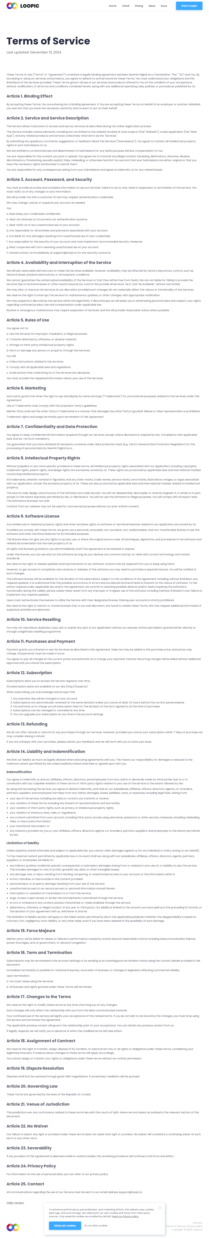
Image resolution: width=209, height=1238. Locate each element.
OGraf (125, 6)
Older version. (15, 1203)
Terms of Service (175, 1226)
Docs (164, 6)
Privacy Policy (194, 1226)
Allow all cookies (65, 1225)
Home (112, 6)
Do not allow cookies (95, 1225)
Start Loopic (189, 6)
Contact (197, 1222)
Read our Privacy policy (125, 1216)
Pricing (139, 6)
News (152, 6)
